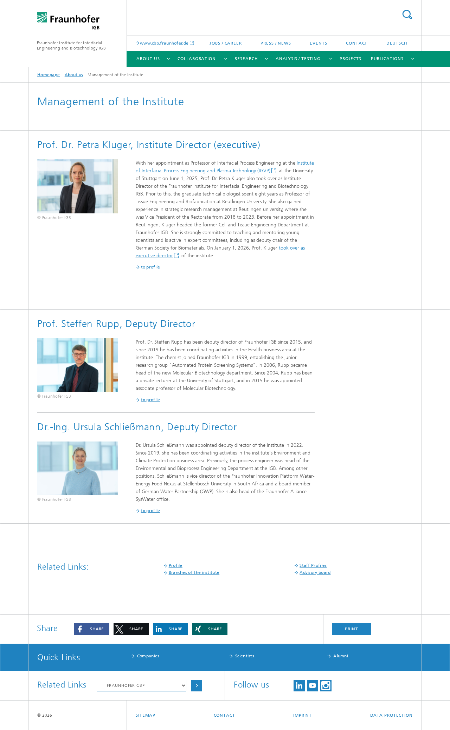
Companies (148, 655)
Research (246, 58)
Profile (175, 565)
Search (407, 14)
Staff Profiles (313, 565)
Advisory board (315, 572)
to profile (150, 510)
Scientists (244, 655)
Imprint (302, 715)
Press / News (276, 43)
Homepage (48, 74)
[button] (91, 629)
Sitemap (145, 715)
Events (318, 43)
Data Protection (391, 715)
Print (351, 628)
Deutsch (396, 43)
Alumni (340, 655)
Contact (356, 43)
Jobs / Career (226, 43)
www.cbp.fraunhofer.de (164, 43)
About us (148, 58)
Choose (196, 685)
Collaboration (197, 58)
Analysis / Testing (298, 58)
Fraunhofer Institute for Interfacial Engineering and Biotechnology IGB (71, 45)
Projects (350, 58)
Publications (387, 58)
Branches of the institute (194, 572)
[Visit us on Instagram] (326, 685)
